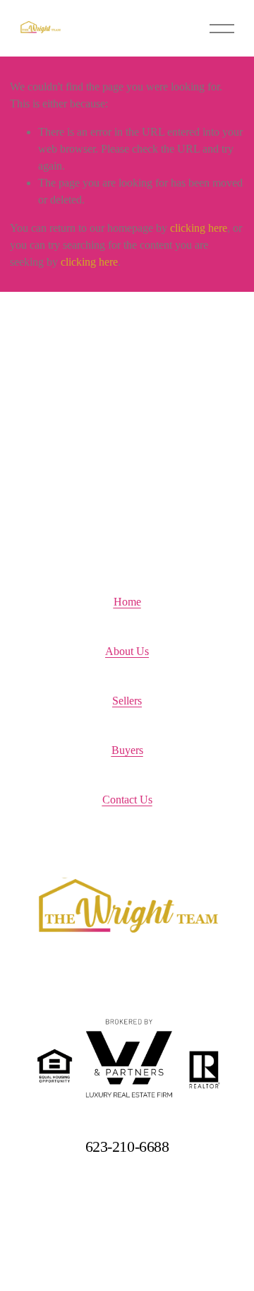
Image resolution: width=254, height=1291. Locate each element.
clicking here (198, 228)
